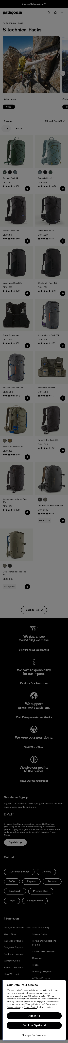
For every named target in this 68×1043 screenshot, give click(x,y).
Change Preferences (34, 1035)
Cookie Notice (13, 1007)
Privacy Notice (30, 1007)
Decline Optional (34, 1025)
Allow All (34, 1016)
